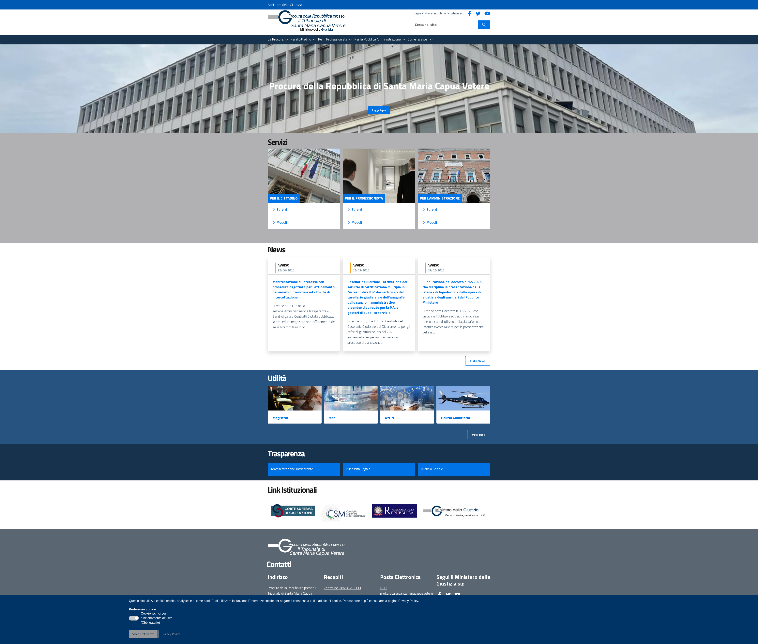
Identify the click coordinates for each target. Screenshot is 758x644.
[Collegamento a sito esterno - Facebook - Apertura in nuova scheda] (469, 13)
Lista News (478, 361)
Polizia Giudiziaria (455, 417)
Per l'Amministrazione (440, 198)
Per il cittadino (284, 198)
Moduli (334, 417)
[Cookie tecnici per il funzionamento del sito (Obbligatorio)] (134, 618)
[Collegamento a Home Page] (307, 21)
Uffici (389, 417)
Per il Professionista (364, 198)
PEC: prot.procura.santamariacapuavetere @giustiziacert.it (406, 593)
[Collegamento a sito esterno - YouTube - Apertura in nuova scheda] (487, 13)
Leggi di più (379, 110)
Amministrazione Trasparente (292, 469)
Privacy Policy (170, 634)
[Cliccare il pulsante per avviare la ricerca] (484, 24)
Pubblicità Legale (358, 469)
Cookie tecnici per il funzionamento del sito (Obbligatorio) (156, 618)
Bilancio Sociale (432, 469)
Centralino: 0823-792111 (342, 587)
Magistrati (281, 417)
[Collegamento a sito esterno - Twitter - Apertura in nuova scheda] (478, 13)
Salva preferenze (143, 634)
